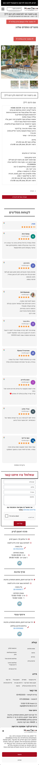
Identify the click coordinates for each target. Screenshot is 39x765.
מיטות (33, 653)
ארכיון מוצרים (12, 669)
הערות (32, 191)
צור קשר (8, 680)
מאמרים (24, 680)
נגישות (18, 686)
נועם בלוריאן (25, 380)
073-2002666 (24, 699)
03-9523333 (18, 549)
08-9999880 (18, 628)
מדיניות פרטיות (8, 683)
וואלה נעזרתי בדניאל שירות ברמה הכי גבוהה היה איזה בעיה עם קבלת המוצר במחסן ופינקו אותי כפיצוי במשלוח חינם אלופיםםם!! (19, 245)
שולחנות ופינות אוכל (10, 659)
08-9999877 (18, 589)
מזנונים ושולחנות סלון (11, 653)
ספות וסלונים (31, 649)
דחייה (19, 760)
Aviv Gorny (25, 234)
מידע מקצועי (32, 680)
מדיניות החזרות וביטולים (29, 686)
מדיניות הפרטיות (29, 510)
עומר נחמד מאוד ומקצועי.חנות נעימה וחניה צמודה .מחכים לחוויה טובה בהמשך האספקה (21, 448)
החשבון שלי (16, 680)
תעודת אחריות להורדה (19, 197)
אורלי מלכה (25, 409)
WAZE (32, 722)
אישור (19, 754)
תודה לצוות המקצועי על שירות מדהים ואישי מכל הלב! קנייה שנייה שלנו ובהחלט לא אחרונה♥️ (19, 391)
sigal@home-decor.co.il (28, 706)
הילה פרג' (26, 321)
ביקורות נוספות (19, 465)
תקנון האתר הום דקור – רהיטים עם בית (25, 683)
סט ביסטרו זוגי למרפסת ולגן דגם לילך (19, 16)
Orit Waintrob (24, 292)
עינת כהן (26, 263)
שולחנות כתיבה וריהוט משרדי (12, 664)
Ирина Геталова (23, 351)
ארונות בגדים (31, 661)
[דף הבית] (36, 16)
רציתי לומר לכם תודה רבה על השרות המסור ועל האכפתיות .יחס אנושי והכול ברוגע (20, 419)
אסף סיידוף (25, 438)
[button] (3, 731)
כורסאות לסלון (12, 648)
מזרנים (33, 657)
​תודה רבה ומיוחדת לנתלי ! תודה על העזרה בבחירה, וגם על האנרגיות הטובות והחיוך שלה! (20, 360)
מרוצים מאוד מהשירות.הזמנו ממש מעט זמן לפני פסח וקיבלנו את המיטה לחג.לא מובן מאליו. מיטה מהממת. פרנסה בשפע (19, 276)
